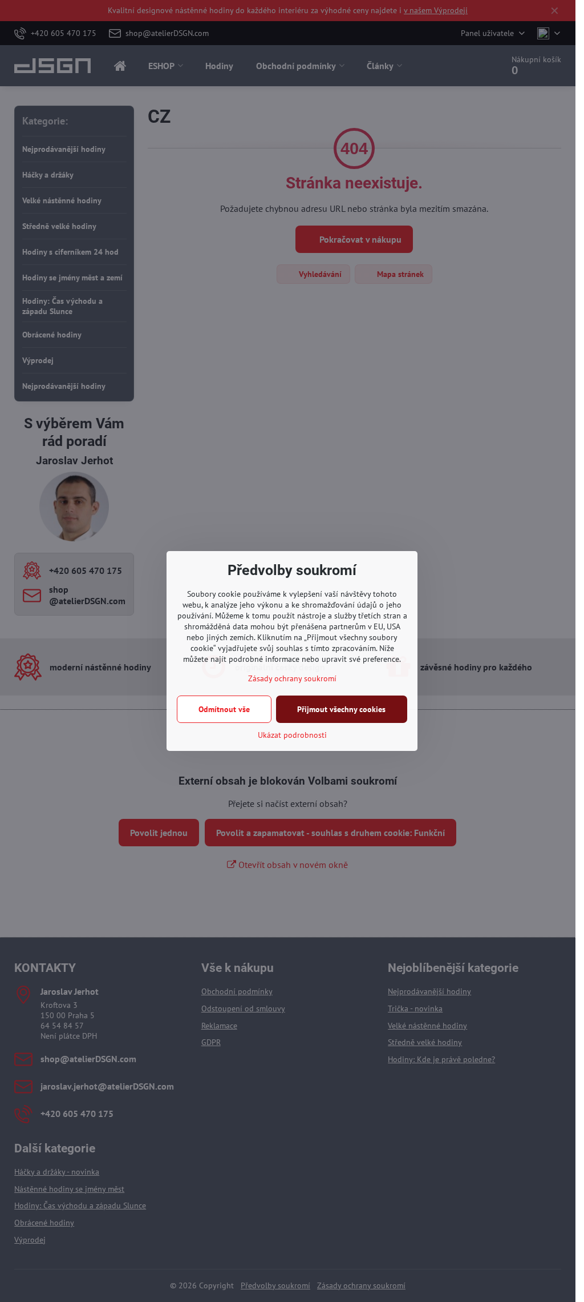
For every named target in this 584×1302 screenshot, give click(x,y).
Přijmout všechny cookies (341, 709)
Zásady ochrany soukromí (292, 678)
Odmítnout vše (224, 709)
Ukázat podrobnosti (292, 735)
